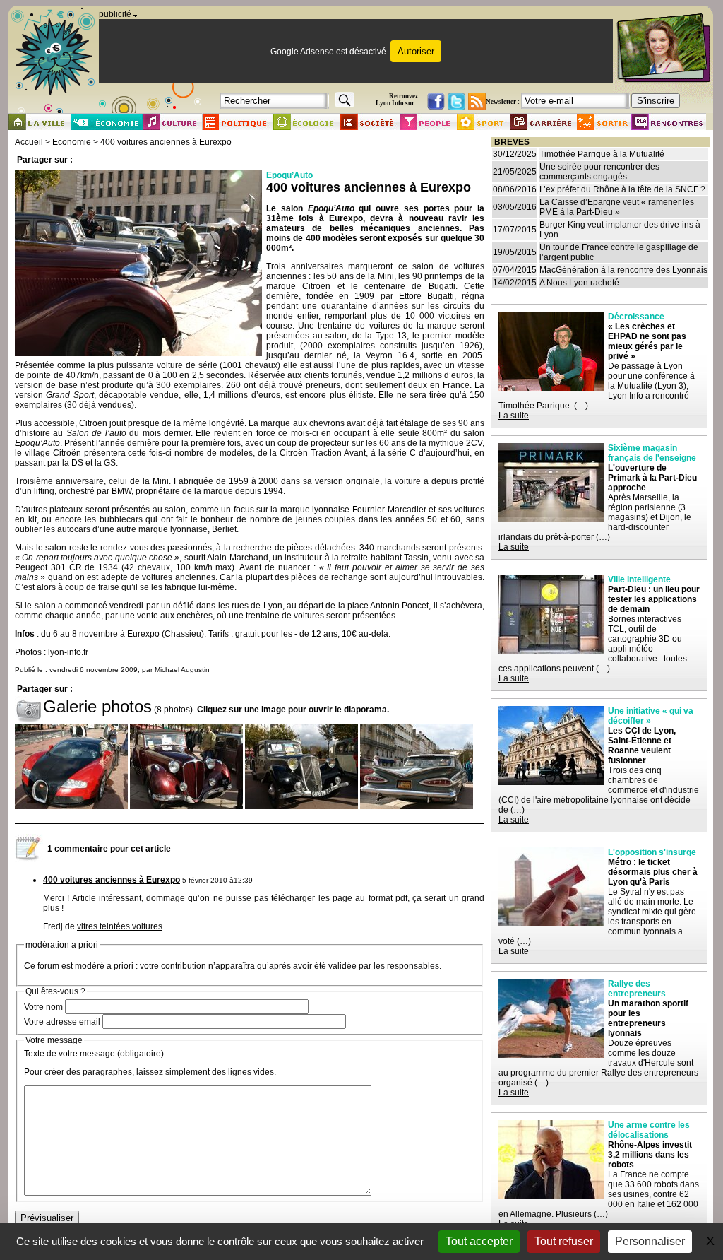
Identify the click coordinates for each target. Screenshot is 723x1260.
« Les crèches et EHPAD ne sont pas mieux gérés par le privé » (647, 341)
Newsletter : (503, 101)
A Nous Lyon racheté (579, 283)
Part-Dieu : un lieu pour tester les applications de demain (654, 599)
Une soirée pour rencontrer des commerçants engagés (599, 172)
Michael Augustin (182, 669)
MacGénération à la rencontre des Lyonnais (623, 270)
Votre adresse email (62, 1022)
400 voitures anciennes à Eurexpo (111, 880)
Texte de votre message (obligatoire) (94, 1054)
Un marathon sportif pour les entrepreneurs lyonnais (648, 1018)
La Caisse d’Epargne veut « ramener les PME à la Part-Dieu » (616, 207)
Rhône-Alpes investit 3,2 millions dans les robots (650, 1155)
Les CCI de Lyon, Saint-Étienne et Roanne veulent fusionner (642, 745)
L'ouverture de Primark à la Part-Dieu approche (652, 478)
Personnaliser (650, 1241)
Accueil (29, 142)
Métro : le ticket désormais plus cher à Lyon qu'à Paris (653, 872)
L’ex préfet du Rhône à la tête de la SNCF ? (622, 189)
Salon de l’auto (96, 433)
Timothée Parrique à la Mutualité (601, 154)
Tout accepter (479, 1241)
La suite (513, 415)
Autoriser (416, 51)
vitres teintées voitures (119, 926)
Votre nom (43, 1007)
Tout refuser (563, 1241)
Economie (71, 142)
